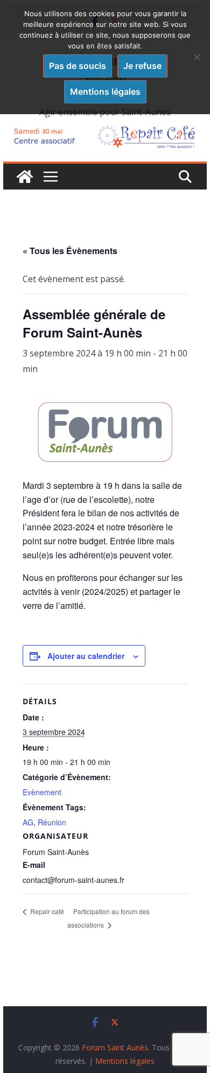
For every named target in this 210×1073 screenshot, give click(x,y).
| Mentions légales (122, 1061)
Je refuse (142, 65)
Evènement (42, 792)
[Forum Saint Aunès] (25, 177)
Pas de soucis (77, 65)
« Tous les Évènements (70, 250)
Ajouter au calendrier (85, 655)
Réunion (52, 822)
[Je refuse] (196, 57)
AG (28, 822)
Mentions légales (105, 91)
